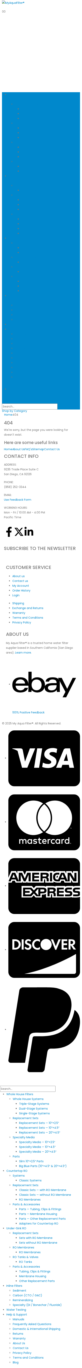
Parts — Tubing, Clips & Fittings (42, 219)
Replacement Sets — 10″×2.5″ (41, 128)
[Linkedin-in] (29, 532)
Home (8, 449)
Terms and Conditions (30, 372)
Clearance (15, 389)
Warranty (21, 353)
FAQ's (28, 449)
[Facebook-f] (9, 532)
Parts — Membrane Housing (40, 224)
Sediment (21, 305)
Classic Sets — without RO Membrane (47, 205)
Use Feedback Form (17, 500)
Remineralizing (25, 315)
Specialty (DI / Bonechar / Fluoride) (39, 320)
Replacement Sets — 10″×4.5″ (41, 133)
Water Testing (18, 324)
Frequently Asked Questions (34, 339)
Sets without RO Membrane (40, 253)
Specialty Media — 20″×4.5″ (39, 157)
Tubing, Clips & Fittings (36, 281)
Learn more (23, 653)
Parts (18, 162)
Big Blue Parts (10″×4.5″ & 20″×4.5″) (45, 171)
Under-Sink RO (18, 238)
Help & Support (18, 329)
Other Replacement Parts (39, 291)
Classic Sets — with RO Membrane (44, 200)
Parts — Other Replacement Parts (44, 229)
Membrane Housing (34, 286)
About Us (21, 358)
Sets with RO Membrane (38, 248)
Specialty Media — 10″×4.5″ (39, 152)
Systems (21, 186)
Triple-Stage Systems (36, 109)
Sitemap (38, 449)
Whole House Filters (19, 1094)
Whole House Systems (30, 104)
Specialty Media (26, 142)
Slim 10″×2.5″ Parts (33, 166)
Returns (20, 348)
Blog (17, 377)
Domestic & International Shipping (38, 344)
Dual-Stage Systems (35, 114)
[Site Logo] (13, 3)
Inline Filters (14, 1286)
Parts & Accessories (28, 214)
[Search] (59, 406)
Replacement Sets (27, 123)
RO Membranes (32, 210)
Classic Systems (32, 190)
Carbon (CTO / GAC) (29, 310)
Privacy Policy (24, 368)
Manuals (20, 334)
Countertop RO (16, 1171)
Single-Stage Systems (36, 119)
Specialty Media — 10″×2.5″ (39, 147)
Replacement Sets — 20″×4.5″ (41, 138)
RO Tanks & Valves (27, 267)
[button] (7, 401)
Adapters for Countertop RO (40, 233)
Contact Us (22, 363)
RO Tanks (27, 272)
